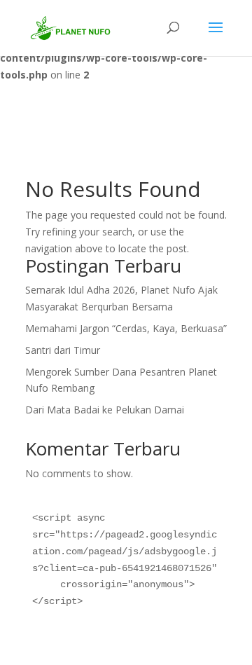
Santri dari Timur (62, 350)
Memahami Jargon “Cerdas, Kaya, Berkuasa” (126, 328)
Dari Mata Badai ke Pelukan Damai (104, 409)
